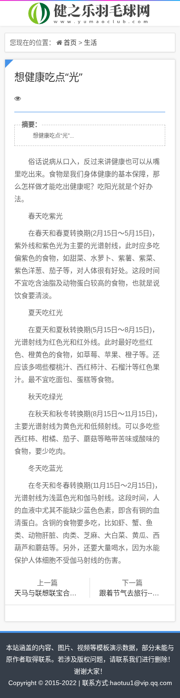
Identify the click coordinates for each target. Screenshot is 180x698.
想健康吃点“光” (48, 77)
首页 (70, 42)
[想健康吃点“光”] (90, 12)
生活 (90, 42)
